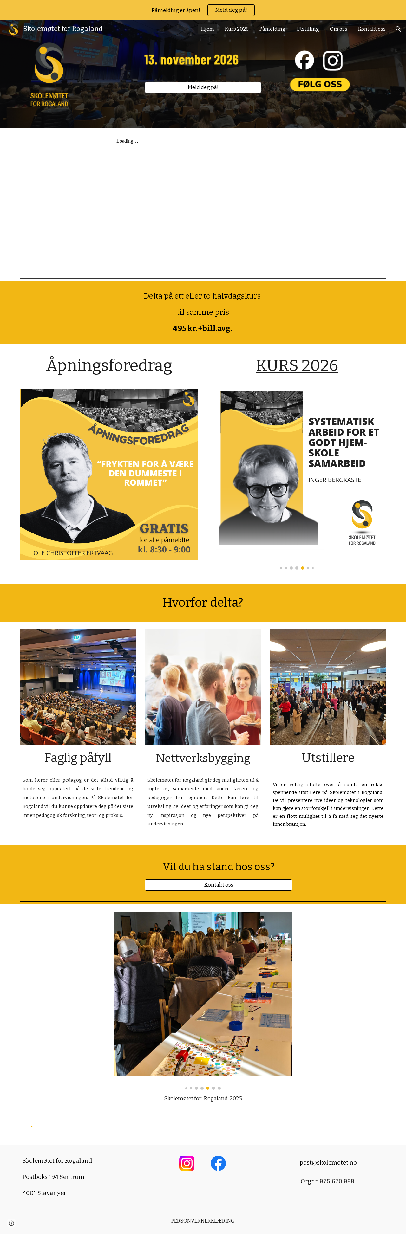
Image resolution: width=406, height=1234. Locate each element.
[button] (398, 29)
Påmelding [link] (272, 29)
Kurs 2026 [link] (237, 29)
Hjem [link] (207, 29)
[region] (203, 10)
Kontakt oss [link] (372, 29)
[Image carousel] (297, 474)
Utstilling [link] (307, 29)
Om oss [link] (338, 29)
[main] (203, 312)
